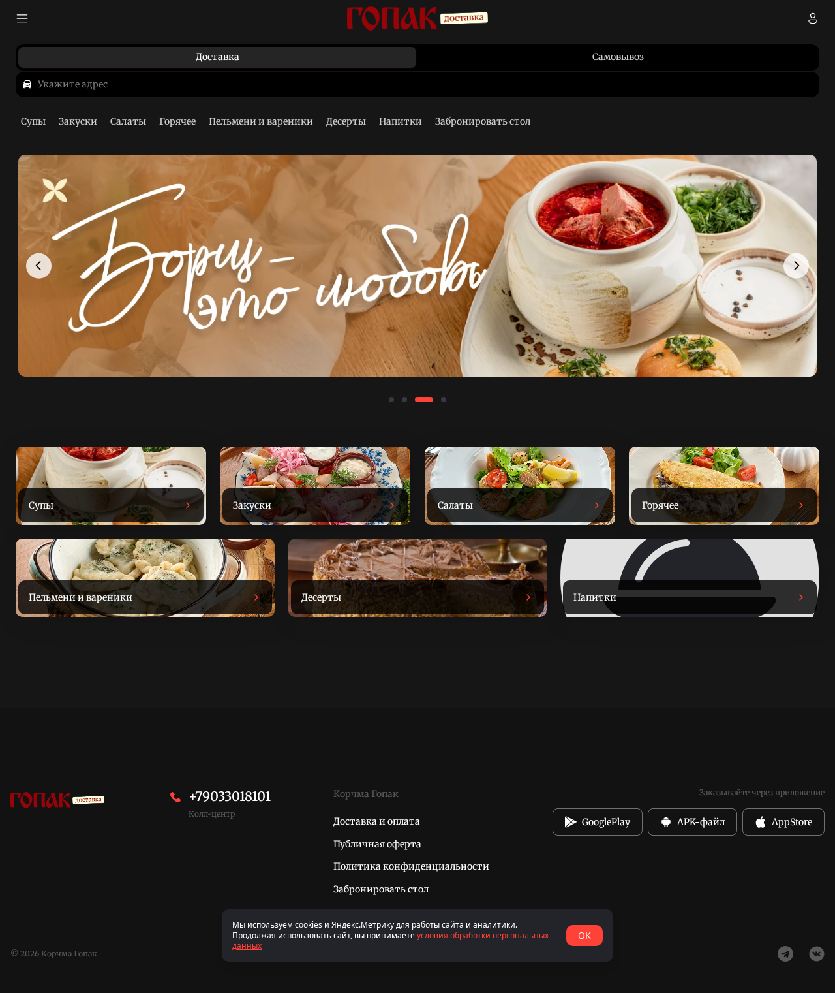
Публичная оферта (377, 844)
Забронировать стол (381, 889)
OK (584, 935)
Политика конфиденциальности (411, 866)
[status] (417, 935)
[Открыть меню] (22, 18)
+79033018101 (230, 796)
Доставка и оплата (376, 821)
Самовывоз (618, 57)
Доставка (217, 57)
